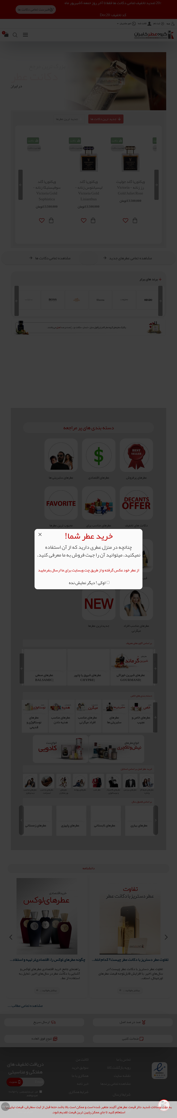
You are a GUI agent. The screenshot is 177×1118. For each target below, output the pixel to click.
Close (5, 1106)
